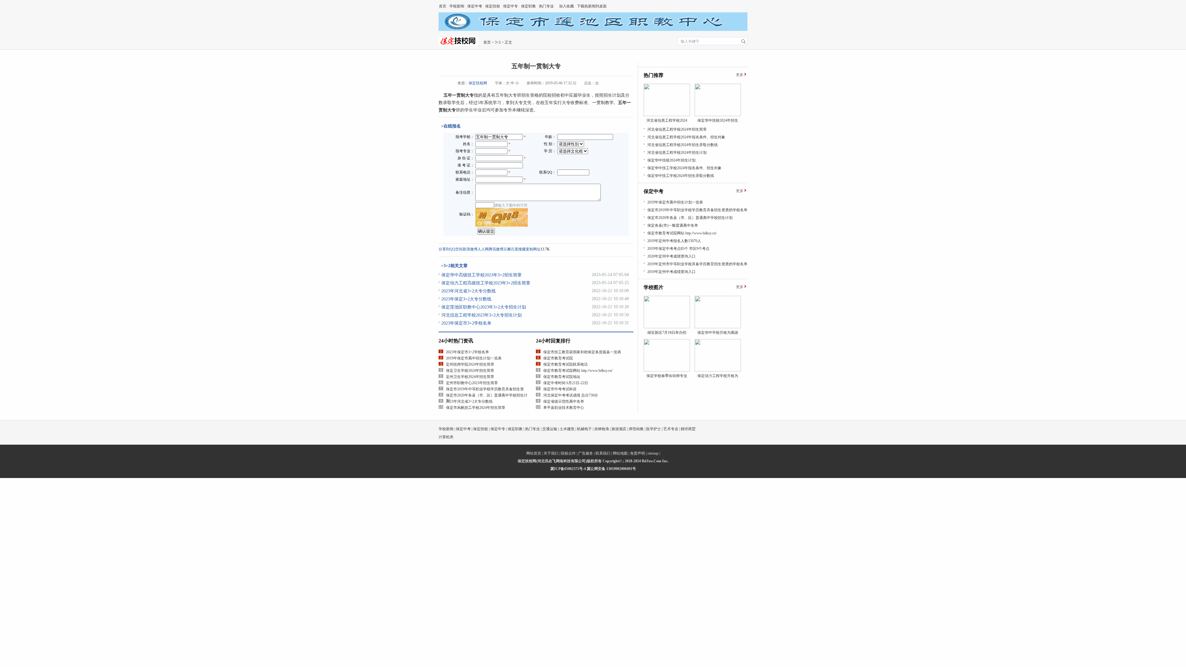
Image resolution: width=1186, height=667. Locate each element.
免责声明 (637, 453)
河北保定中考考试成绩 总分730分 (570, 395)
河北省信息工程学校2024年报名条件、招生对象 (686, 137)
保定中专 (510, 6)
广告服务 (585, 453)
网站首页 (533, 453)
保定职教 (528, 6)
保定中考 (474, 6)
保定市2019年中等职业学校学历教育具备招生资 (485, 389)
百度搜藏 (518, 249)
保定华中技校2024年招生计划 (671, 160)
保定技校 (492, 6)
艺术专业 (670, 429)
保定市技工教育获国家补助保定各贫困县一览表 (582, 352)
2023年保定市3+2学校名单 (466, 323)
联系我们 (602, 453)
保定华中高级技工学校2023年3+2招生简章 (481, 275)
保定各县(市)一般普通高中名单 (672, 225)
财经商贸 (688, 429)
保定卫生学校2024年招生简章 (470, 370)
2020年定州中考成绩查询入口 (671, 256)
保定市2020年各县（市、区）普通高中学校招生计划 (690, 218)
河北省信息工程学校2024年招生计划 (677, 152)
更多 (739, 75)
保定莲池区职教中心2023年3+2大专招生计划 (483, 307)
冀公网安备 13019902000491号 (611, 469)
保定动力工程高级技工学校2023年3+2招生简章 (485, 283)
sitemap (652, 453)
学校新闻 (456, 6)
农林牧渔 (601, 429)
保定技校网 (478, 83)
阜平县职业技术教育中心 (563, 407)
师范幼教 (636, 429)
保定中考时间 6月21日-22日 (565, 383)
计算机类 (446, 437)
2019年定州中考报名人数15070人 (674, 241)
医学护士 (653, 429)
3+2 (498, 42)
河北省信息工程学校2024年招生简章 (677, 129)
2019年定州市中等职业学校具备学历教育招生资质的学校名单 (697, 264)
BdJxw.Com (651, 461)
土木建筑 (567, 429)
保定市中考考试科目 (560, 389)
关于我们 (551, 453)
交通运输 (549, 429)
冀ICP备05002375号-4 (568, 469)
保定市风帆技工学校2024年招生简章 (475, 407)
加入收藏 (566, 6)
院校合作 (568, 453)
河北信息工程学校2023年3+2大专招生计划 (481, 315)
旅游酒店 (619, 429)
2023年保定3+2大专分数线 (466, 299)
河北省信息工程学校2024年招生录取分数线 (682, 145)
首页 (442, 6)
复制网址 (533, 249)
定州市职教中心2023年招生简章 (472, 383)
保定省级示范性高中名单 (563, 401)
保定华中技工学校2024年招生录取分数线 (680, 176)
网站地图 (620, 453)
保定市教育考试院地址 (561, 377)
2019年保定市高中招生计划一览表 (474, 358)
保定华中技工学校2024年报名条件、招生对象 (684, 168)
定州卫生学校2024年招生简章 (470, 377)
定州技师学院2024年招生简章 (470, 364)
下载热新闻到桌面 (592, 6)
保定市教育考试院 (558, 358)
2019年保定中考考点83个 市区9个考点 (678, 248)
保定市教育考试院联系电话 (565, 364)
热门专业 (546, 6)
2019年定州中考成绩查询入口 (671, 272)
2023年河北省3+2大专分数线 (468, 291)
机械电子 (584, 429)
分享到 (444, 249)
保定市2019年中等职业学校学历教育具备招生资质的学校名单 (697, 210)
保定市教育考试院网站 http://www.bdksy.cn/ (577, 370)
